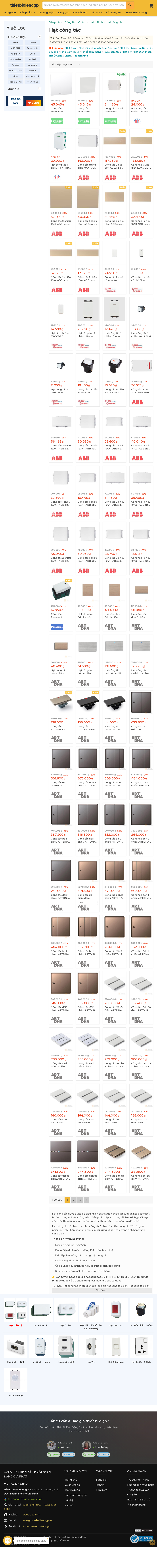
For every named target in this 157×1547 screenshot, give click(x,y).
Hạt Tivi (127, 51)
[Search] (130, 5)
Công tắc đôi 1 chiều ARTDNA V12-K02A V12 (87, 840)
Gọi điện (55, 1454)
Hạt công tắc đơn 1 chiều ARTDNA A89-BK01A (86, 672)
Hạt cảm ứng (80, 55)
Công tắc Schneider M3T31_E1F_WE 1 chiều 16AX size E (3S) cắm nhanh (88, 110)
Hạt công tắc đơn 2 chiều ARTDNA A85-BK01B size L (139, 616)
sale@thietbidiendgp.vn (37, 1520)
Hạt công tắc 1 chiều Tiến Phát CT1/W (60, 166)
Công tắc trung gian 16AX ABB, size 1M (140, 166)
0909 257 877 (31, 1514)
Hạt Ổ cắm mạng (91, 51)
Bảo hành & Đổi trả (138, 1499)
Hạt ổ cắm (72, 48)
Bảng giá (63, 12)
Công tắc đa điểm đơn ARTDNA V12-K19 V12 (59, 784)
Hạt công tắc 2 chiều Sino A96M (141, 335)
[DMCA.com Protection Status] (144, 1531)
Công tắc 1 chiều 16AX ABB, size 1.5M (141, 222)
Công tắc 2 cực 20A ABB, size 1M (113, 166)
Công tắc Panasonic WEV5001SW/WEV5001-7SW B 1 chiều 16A (61, 616)
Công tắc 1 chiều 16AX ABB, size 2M (87, 222)
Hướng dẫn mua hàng (141, 1484)
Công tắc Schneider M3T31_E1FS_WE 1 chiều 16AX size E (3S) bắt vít (61, 110)
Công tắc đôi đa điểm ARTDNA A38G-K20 (60, 1177)
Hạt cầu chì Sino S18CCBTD (60, 335)
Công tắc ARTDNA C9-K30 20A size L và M (59, 728)
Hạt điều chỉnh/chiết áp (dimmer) (99, 48)
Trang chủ (9, 12)
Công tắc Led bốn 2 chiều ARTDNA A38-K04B (59, 1065)
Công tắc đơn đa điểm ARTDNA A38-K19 (141, 1009)
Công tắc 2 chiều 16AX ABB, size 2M (61, 222)
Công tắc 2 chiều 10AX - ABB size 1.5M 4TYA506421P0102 (61, 559)
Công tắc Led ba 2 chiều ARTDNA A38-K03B (114, 1065)
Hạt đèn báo (128, 48)
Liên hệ (69, 1500)
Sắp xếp (56, 64)
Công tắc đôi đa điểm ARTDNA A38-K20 (114, 1009)
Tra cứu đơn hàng (136, 12)
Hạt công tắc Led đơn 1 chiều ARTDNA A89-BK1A (114, 672)
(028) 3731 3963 (32, 1504)
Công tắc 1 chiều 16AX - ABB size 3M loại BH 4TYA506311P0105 (141, 447)
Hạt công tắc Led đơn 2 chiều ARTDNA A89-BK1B (140, 672)
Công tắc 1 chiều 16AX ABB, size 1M (87, 279)
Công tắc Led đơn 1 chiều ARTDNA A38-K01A (139, 1121)
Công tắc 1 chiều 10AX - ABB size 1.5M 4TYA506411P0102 (87, 559)
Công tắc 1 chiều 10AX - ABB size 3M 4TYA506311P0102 (141, 503)
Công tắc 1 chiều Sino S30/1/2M (114, 391)
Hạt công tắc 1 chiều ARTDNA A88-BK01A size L (114, 728)
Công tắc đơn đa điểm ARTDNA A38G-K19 (87, 1177)
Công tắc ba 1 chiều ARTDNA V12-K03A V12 (60, 840)
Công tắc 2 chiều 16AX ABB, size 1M (61, 279)
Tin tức (95, 12)
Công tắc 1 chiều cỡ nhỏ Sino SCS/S (141, 279)
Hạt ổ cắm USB (112, 51)
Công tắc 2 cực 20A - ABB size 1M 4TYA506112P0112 (140, 391)
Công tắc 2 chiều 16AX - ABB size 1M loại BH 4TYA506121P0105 (114, 447)
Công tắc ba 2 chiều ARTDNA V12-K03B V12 (140, 784)
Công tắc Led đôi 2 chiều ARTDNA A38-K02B (59, 1121)
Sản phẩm (26, 12)
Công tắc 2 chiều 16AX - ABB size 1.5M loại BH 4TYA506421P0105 (88, 447)
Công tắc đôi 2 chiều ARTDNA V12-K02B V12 (113, 840)
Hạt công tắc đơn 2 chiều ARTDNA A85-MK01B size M (86, 616)
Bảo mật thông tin (76, 1495)
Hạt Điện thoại (142, 51)
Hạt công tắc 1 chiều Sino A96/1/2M (59, 391)
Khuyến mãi (80, 12)
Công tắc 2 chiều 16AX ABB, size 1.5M (114, 222)
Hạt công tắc (56, 48)
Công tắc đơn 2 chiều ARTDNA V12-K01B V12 (140, 840)
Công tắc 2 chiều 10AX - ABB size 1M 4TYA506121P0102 (114, 559)
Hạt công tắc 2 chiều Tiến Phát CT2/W (140, 110)
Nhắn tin (69, 1454)
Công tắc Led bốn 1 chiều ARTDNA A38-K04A (86, 1065)
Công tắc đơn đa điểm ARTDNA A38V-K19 (114, 1177)
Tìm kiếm (101, 1490)
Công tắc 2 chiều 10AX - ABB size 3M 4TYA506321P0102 (114, 503)
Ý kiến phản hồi (136, 1504)
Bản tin (100, 1484)
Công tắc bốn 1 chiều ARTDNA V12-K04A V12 (113, 784)
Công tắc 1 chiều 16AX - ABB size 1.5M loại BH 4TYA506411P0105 (60, 503)
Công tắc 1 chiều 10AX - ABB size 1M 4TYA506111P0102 (141, 559)
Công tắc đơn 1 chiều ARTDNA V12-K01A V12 (60, 896)
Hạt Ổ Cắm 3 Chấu (60, 55)
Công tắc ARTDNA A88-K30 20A (86, 728)
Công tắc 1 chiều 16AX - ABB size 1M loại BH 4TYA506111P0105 (87, 503)
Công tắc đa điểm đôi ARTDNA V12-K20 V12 (139, 728)
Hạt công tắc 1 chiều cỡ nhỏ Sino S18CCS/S (113, 335)
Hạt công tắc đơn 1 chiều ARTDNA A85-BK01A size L (59, 672)
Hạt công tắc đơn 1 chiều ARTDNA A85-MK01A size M (113, 616)
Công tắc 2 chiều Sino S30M (88, 391)
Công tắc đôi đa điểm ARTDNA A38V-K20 (140, 1177)
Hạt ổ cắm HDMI (69, 51)
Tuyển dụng (72, 1490)
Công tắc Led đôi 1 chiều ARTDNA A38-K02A (86, 1121)
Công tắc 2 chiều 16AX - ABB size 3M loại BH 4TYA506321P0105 (61, 447)
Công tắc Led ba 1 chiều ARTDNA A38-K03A (141, 1065)
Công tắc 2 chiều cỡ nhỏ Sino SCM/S (114, 279)
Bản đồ (69, 1505)
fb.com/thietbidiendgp (36, 1526)
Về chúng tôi (113, 12)
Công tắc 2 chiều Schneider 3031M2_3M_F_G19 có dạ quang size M (114, 110)
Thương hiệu (46, 12)
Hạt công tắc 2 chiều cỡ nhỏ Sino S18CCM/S (86, 335)
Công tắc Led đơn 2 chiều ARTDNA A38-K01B (113, 1121)
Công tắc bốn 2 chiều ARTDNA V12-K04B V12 (87, 784)
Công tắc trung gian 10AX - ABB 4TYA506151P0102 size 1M (87, 166)
